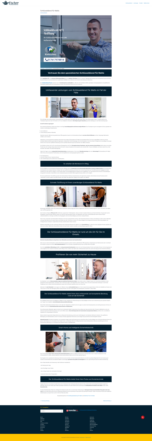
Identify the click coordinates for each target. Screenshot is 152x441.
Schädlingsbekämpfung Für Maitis (75, 395)
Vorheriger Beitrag (44, 400)
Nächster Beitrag (107, 400)
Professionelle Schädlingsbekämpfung (88, 410)
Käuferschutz (146, 3)
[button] (142, 417)
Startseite (42, 68)
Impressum (82, 437)
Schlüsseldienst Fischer (47, 82)
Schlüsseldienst (129, 3)
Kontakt (141, 3)
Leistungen (136, 3)
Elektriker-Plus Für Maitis (89, 395)
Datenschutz (88, 437)
